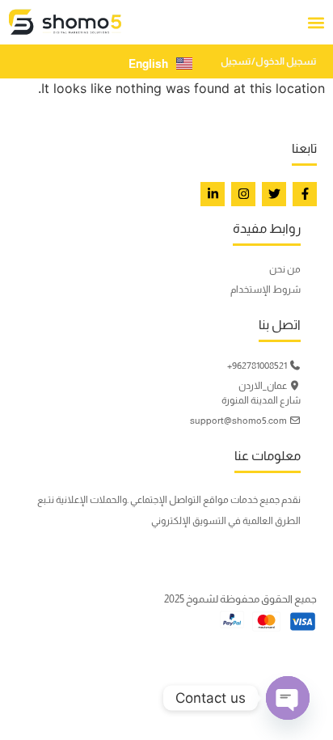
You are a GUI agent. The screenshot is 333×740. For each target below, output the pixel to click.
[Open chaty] (288, 698)
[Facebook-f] (305, 194)
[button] (315, 22)
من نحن (285, 269)
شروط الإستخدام (265, 289)
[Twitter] (274, 194)
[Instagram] (243, 194)
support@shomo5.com (239, 420)
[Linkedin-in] (212, 194)
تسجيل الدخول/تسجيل (269, 61)
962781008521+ (258, 365)
